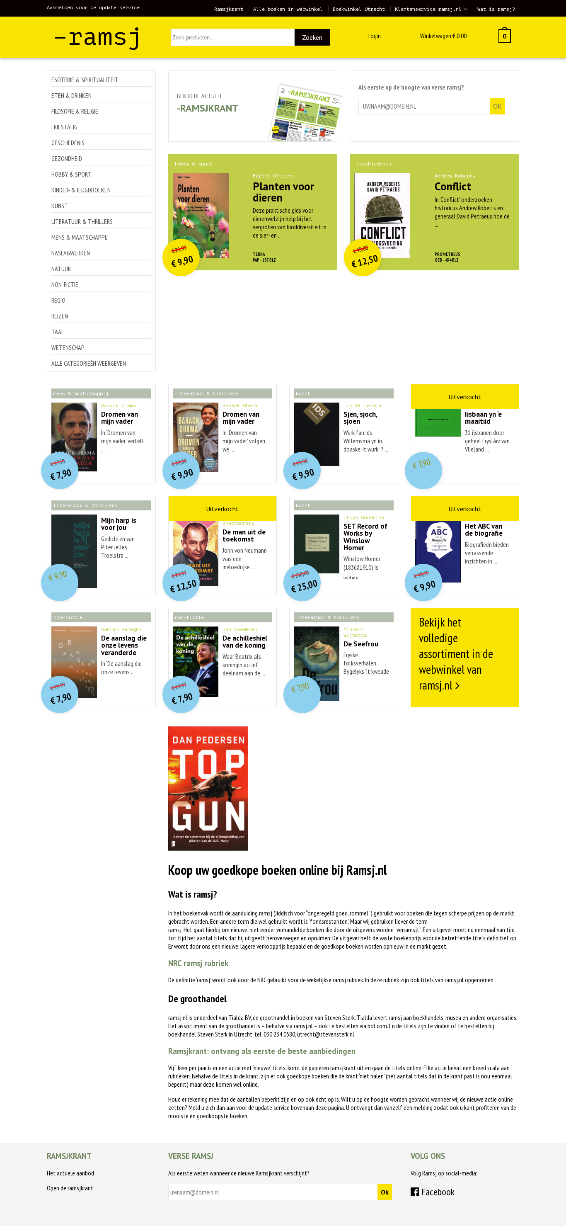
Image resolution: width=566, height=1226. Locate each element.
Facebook (437, 1191)
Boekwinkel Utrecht (359, 9)
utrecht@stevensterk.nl (325, 1034)
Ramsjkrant (228, 9)
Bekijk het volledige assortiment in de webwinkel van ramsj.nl (456, 653)
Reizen (59, 316)
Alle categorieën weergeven (88, 363)
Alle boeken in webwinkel (288, 9)
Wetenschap (68, 347)
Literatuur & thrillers (82, 221)
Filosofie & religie (74, 111)
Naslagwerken (70, 253)
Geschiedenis (68, 142)
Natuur (61, 269)
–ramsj (98, 37)
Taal (57, 332)
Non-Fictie (64, 284)
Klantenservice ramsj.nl (428, 9)
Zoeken (312, 37)
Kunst (59, 206)
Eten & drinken (71, 95)
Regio (58, 300)
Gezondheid (66, 158)
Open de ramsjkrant (70, 1188)
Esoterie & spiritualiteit (85, 79)
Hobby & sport (71, 174)
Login (374, 36)
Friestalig (64, 127)
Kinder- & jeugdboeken (81, 190)
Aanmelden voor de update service (93, 7)
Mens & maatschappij (79, 237)
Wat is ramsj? (496, 9)
